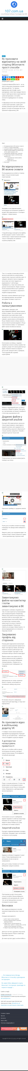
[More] (17, 79)
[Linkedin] (13, 77)
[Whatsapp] (13, 79)
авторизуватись (5, 998)
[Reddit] (22, 77)
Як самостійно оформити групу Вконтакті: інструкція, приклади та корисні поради (13, 985)
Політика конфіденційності (7, 1023)
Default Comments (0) (6, 994)
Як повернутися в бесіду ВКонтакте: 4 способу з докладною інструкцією (13, 977)
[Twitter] (8, 77)
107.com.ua (14, 11)
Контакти (3, 1018)
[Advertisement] (14, 37)
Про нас (3, 1015)
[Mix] (8, 79)
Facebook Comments (17, 994)
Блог (4, 56)
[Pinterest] (17, 77)
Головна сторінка (5, 1013)
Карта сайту (4, 1020)
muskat (11, 70)
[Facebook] (4, 77)
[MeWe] (4, 79)
